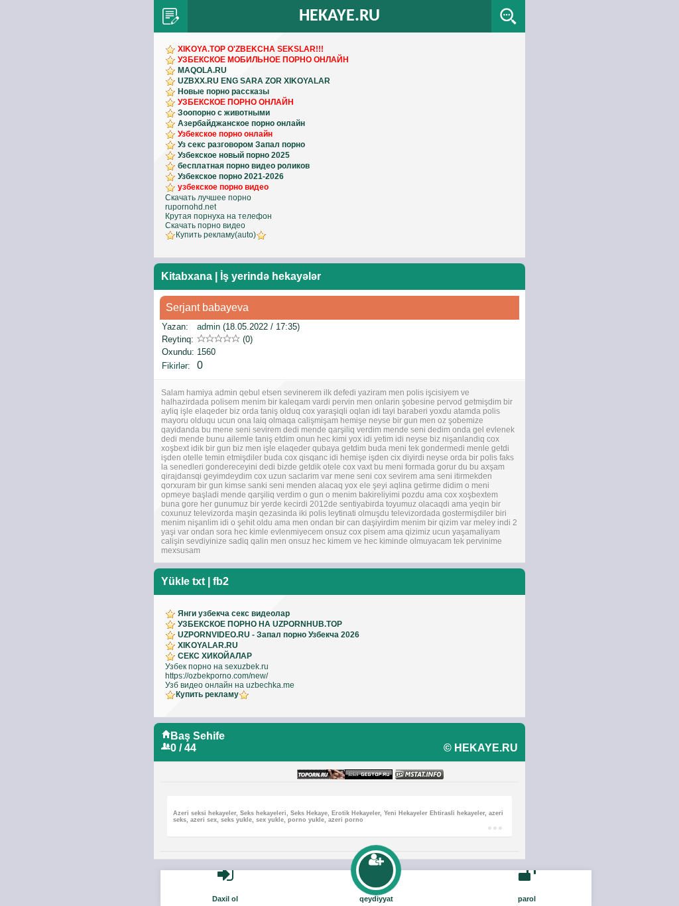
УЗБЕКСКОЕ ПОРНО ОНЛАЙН (236, 102)
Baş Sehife (197, 736)
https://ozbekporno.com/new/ (216, 675)
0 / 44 (183, 747)
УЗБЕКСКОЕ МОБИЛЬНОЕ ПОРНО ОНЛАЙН (263, 59)
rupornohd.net (190, 207)
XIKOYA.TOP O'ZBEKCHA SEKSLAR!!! (251, 49)
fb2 (221, 581)
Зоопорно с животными (224, 112)
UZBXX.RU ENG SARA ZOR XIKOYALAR (254, 81)
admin (208, 327)
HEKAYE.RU (339, 16)
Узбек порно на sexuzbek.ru (217, 666)
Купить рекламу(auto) (216, 234)
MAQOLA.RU (202, 70)
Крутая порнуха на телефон (218, 216)
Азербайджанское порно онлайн (241, 123)
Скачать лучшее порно (208, 197)
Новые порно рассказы (223, 91)
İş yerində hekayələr (270, 276)
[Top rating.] (419, 775)
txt (198, 581)
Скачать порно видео (205, 225)
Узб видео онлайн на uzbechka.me (229, 685)
